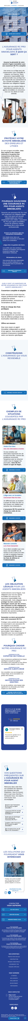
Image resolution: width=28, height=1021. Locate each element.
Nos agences (14, 978)
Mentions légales (4, 1014)
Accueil (12, 9)
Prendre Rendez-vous (14, 919)
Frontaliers (21, 5)
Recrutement (14, 983)
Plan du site (11, 1014)
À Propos (14, 975)
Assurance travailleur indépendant (14, 10)
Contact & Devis (13, 1018)
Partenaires (14, 985)
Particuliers (7, 5)
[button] (5, 892)
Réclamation (14, 980)
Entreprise (14, 5)
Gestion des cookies (11, 1015)
